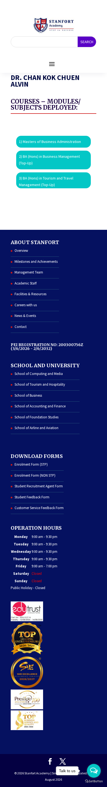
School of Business (28, 395)
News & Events (25, 315)
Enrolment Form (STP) (31, 464)
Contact (21, 326)
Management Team (29, 272)
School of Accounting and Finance (40, 406)
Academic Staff (26, 283)
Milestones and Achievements (36, 261)
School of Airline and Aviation (36, 428)
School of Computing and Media (39, 373)
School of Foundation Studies (36, 417)
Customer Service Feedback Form (39, 508)
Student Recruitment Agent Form (39, 486)
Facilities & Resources (30, 294)
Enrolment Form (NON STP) (35, 475)
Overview (21, 250)
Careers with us (26, 305)
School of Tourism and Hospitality (40, 384)
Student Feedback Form (32, 497)
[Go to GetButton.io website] (94, 781)
